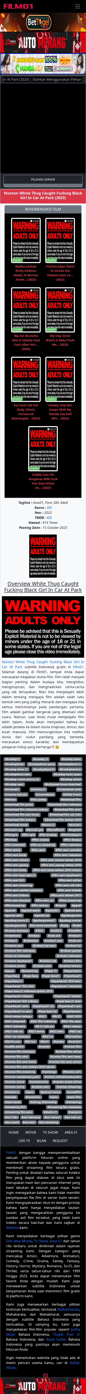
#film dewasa (72, 840)
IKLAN (41, 1140)
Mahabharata (68, 1309)
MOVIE (30, 1132)
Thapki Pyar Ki (66, 1334)
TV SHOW (50, 1132)
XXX (49, 507)
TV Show (41, 1241)
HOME (14, 1132)
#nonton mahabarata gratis (22, 1077)
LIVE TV (24, 1140)
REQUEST (60, 1140)
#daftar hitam (72, 794)
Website (12, 1227)
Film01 (78, 667)
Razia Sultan (56, 1339)
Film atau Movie (19, 1241)
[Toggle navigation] (77, 6)
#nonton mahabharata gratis (63, 1077)
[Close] (45, 27)
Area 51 (56, 1241)
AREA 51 (71, 1132)
